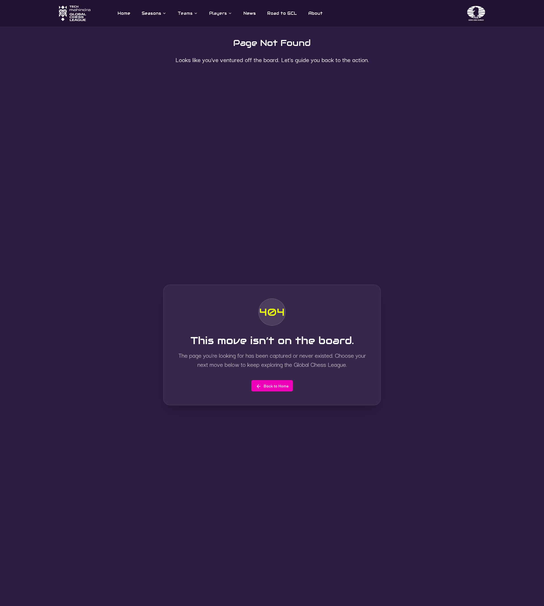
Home (124, 13)
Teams (185, 13)
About (315, 13)
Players (218, 13)
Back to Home (276, 386)
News (249, 13)
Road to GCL (282, 13)
